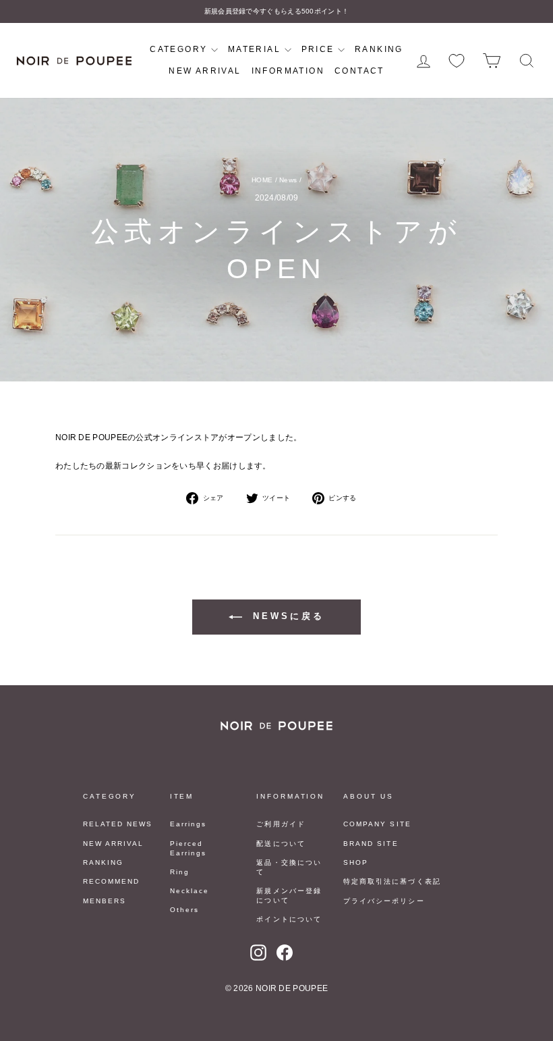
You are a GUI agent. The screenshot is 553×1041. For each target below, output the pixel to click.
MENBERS (104, 901)
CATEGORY (180, 49)
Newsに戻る (286, 616)
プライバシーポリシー (383, 901)
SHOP (355, 862)
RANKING (379, 49)
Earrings (188, 824)
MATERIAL (256, 49)
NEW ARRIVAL (205, 71)
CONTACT (359, 71)
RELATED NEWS (117, 824)
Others (184, 909)
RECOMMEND (111, 881)
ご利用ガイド (280, 824)
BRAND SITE (370, 843)
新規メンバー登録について (288, 895)
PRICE (319, 49)
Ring (180, 872)
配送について (280, 843)
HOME (262, 180)
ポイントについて (288, 919)
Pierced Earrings (188, 848)
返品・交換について (288, 867)
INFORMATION (288, 71)
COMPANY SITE (377, 824)
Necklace (189, 891)
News (288, 180)
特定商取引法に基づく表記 (391, 881)
